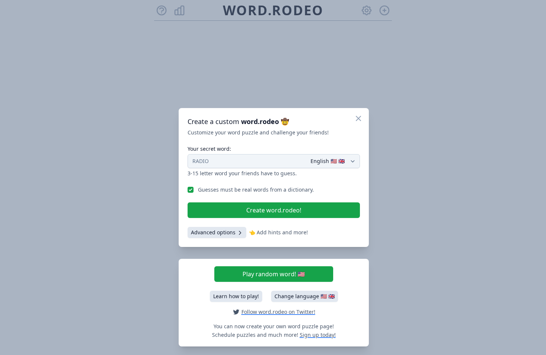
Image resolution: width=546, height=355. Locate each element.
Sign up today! (318, 334)
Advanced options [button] (218, 232)
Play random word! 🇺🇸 (274, 274)
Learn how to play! (236, 296)
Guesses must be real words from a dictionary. (256, 189)
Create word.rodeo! (273, 210)
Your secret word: (209, 148)
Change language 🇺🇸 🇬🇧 (304, 296)
